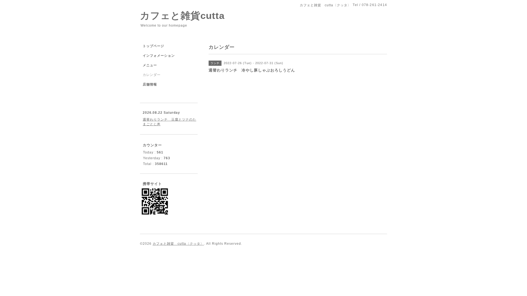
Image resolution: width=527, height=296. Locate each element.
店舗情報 (150, 84)
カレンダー (152, 75)
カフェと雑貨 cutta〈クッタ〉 (178, 244)
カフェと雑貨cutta (182, 15)
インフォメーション (159, 56)
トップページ (153, 46)
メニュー (150, 65)
